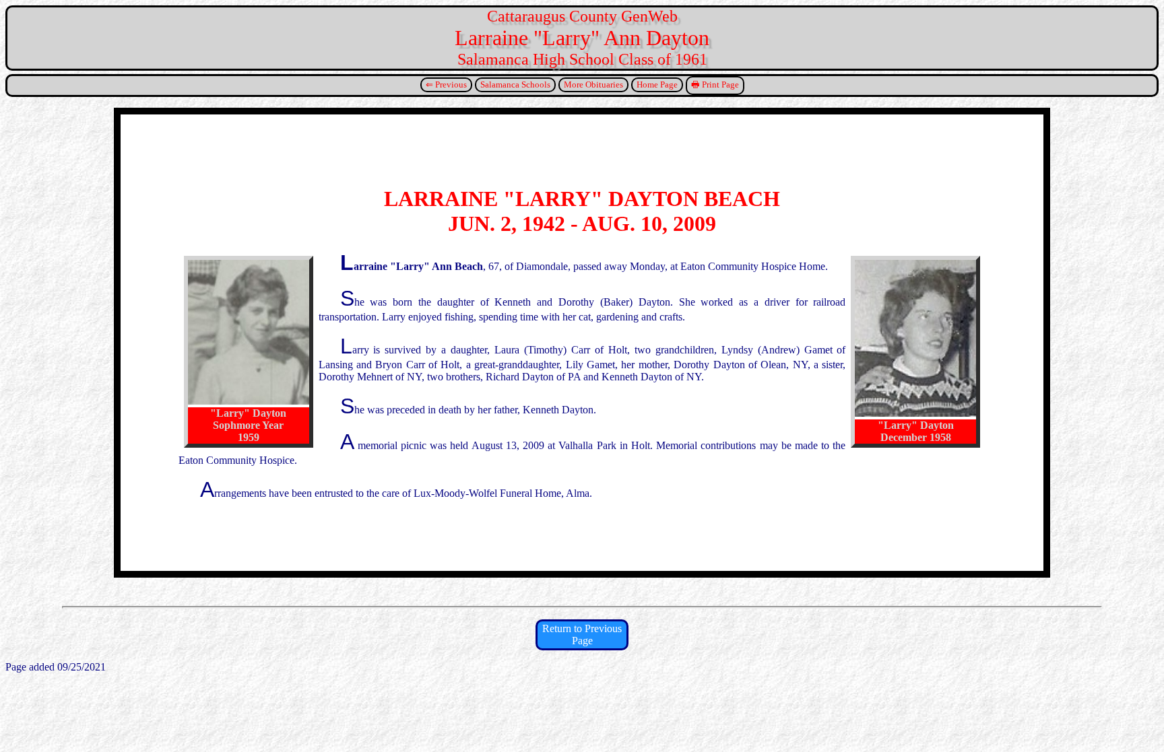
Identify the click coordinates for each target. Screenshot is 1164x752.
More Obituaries (593, 84)
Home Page (657, 84)
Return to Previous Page (582, 634)
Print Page (720, 84)
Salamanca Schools (515, 84)
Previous (451, 84)
